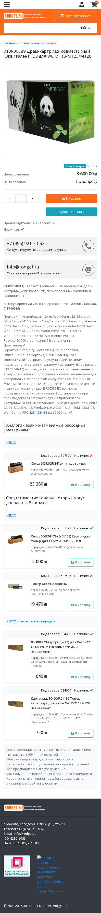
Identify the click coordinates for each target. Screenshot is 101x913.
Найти (84, 27)
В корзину (73, 198)
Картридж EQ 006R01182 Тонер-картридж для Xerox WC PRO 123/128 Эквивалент (60, 703)
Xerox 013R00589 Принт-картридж (58, 463)
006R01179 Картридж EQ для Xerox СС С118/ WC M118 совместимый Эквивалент (61, 647)
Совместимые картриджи (38, 43)
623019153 (18, 838)
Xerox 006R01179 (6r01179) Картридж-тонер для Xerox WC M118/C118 (60, 538)
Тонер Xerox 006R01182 (49, 584)
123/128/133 (38, 412)
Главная (9, 43)
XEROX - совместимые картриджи (31, 621)
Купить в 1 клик (71, 211)
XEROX (11, 443)
